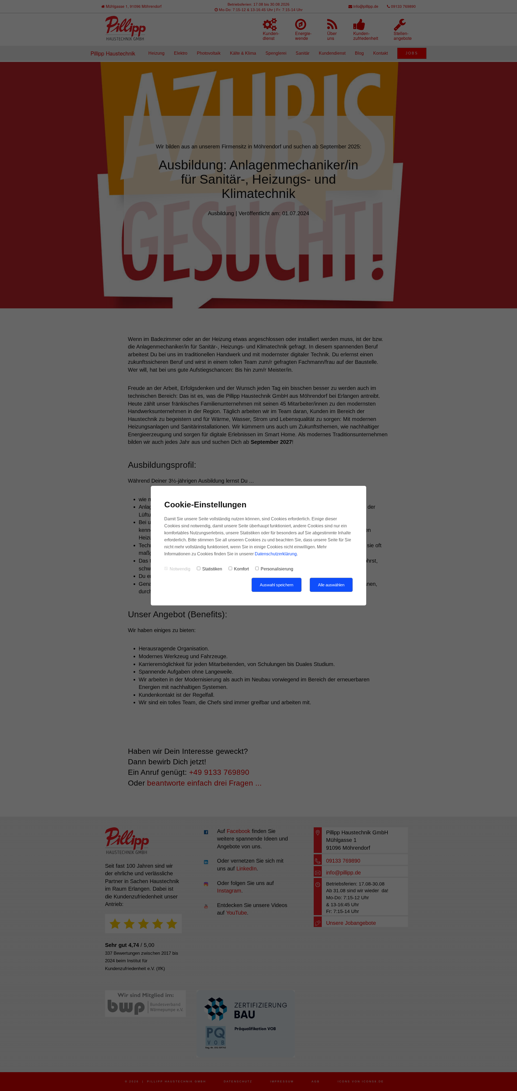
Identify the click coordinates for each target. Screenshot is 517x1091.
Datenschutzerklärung (276, 554)
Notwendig (180, 569)
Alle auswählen (331, 585)
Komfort (241, 569)
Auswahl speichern (276, 585)
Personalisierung (277, 569)
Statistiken (212, 569)
